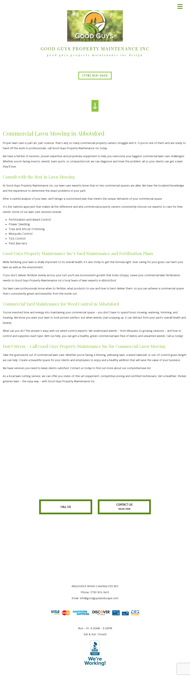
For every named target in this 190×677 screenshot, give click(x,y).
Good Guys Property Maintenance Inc (95, 48)
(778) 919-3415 (95, 75)
